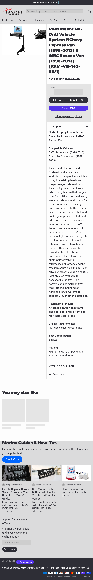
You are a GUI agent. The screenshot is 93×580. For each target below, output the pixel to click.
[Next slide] (41, 40)
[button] (68, 100)
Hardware (39, 20)
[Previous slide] (6, 40)
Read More (12, 459)
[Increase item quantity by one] (85, 92)
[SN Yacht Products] (12, 11)
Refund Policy (42, 568)
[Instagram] (7, 562)
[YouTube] (13, 562)
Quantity (52, 87)
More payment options (68, 116)
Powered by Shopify (54, 577)
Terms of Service (57, 568)
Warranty (31, 568)
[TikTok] (3, 562)
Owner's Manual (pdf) (61, 365)
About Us (85, 568)
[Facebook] (10, 562)
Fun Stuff (54, 20)
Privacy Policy (19, 568)
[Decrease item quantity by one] (51, 92)
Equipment (23, 20)
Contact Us (80, 20)
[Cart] (88, 11)
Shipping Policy (73, 568)
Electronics (7, 20)
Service (67, 20)
